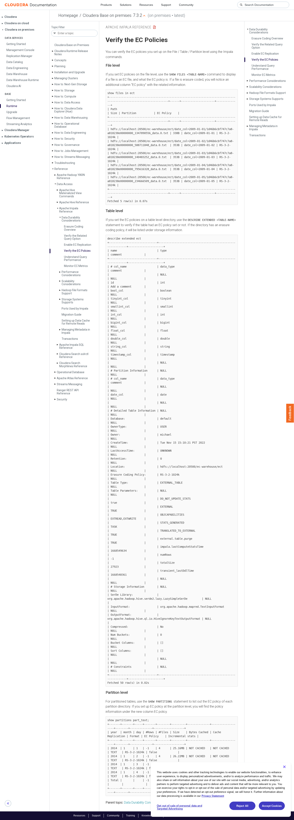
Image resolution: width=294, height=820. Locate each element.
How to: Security (64, 138)
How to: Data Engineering (70, 132)
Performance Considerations (71, 273)
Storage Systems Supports (73, 301)
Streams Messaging (69, 384)
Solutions (125, 4)
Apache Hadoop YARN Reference (71, 176)
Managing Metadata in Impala (76, 331)
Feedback (290, 413)
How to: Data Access (67, 102)
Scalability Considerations (71, 283)
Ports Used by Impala (75, 308)
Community (186, 4)
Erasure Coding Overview (73, 228)
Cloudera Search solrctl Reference (73, 355)
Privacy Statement (213, 795)
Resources (146, 4)
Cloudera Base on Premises (71, 45)
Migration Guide (71, 314)
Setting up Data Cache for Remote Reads (76, 322)
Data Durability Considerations (71, 219)
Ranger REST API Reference (68, 392)
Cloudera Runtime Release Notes (71, 52)
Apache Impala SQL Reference (71, 346)
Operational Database (70, 372)
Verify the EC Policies (77, 250)
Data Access (65, 184)
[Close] (284, 766)
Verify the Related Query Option (75, 237)
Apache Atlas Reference (72, 378)
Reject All (242, 805)
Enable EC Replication (77, 244)
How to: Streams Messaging (72, 156)
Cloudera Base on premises (107, 15)
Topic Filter (58, 27)
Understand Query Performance (75, 258)
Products (106, 4)
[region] (221, 789)
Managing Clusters (66, 78)
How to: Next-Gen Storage (70, 84)
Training (130, 815)
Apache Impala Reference (68, 210)
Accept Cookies (272, 805)
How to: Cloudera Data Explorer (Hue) (68, 110)
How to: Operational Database (66, 125)
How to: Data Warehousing (71, 117)
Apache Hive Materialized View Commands (70, 193)
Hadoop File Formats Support (74, 292)
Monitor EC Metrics (76, 266)
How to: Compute (65, 96)
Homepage (68, 15)
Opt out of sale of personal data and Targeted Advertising (179, 807)
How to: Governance (67, 144)
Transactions (70, 338)
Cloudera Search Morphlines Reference (73, 364)
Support (166, 4)
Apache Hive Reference (74, 202)
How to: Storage (64, 90)
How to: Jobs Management (71, 150)
